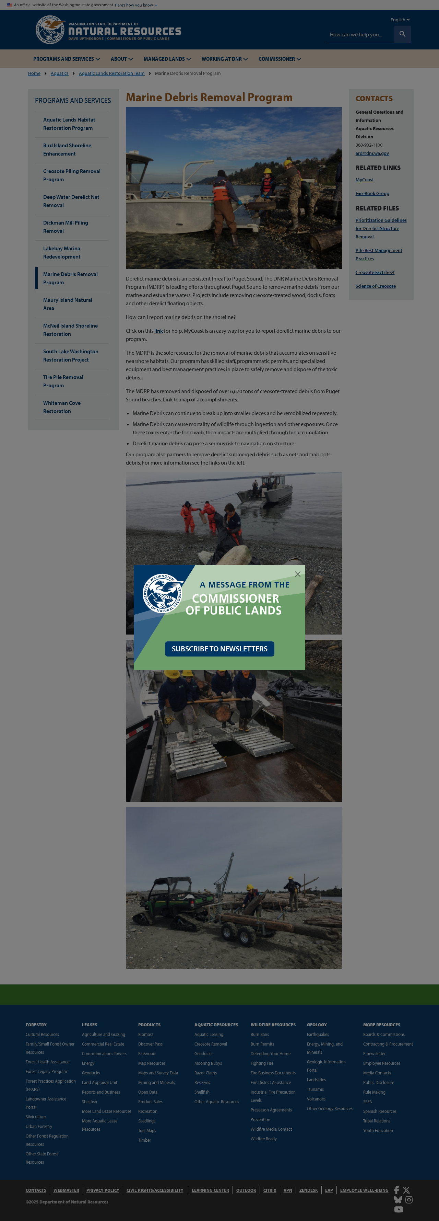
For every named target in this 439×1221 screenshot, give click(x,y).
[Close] (298, 574)
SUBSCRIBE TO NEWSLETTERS (220, 648)
